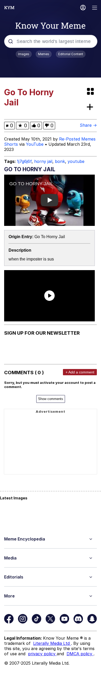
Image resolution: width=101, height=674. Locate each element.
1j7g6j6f (24, 161)
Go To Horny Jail (49, 236)
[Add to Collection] (91, 107)
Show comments (50, 399)
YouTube (35, 144)
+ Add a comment (80, 372)
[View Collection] (91, 91)
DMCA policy (80, 653)
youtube (76, 161)
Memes (43, 54)
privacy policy (42, 653)
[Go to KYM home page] (9, 7)
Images (23, 54)
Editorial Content (70, 54)
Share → (88, 125)
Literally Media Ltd (52, 643)
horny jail (43, 161)
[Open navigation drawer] (94, 8)
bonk (60, 161)
